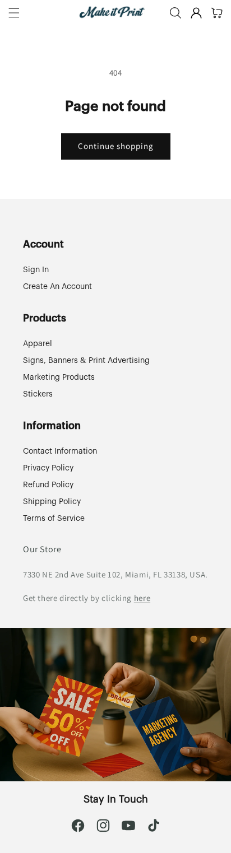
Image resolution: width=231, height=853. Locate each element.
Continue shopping (116, 146)
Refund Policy (48, 485)
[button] (14, 13)
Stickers (38, 394)
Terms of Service (54, 519)
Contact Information (60, 451)
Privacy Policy (48, 468)
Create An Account (57, 287)
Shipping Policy (52, 502)
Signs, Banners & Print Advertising (86, 361)
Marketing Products (59, 377)
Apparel (37, 344)
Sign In (36, 270)
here (142, 598)
